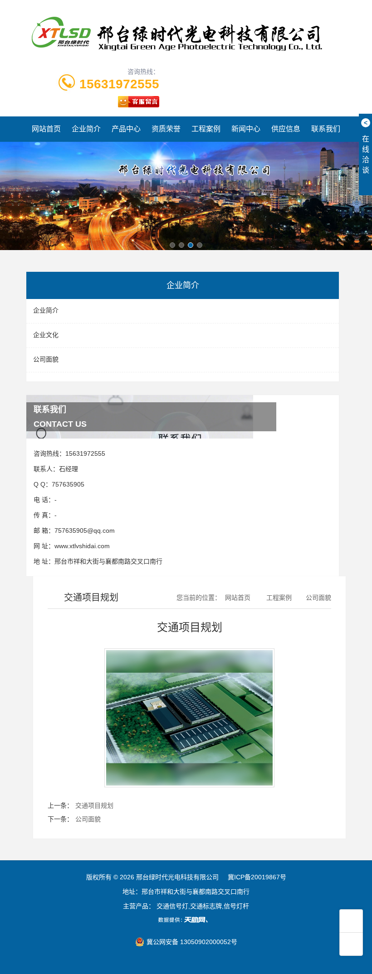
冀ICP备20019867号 (257, 877)
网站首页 (46, 129)
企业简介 (86, 129)
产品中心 (126, 129)
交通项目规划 (94, 805)
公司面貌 (46, 359)
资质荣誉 (166, 129)
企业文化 (46, 334)
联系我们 (325, 129)
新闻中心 (245, 129)
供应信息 (285, 129)
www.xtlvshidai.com (82, 546)
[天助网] (186, 919)
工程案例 (205, 129)
